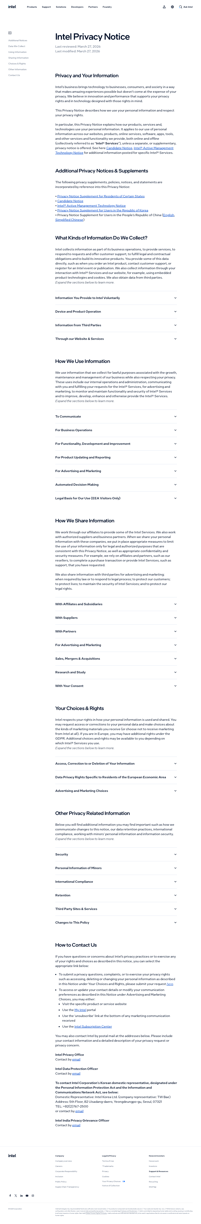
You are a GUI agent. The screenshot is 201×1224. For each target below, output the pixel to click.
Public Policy (60, 1181)
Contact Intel (154, 1176)
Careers (58, 1166)
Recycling (153, 1181)
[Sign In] (164, 6)
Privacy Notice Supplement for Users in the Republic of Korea (102, 210)
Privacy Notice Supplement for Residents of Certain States (101, 196)
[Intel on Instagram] (33, 1196)
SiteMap (152, 1187)
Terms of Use (108, 1161)
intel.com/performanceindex (94, 1211)
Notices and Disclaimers (129, 1211)
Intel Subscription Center (93, 1026)
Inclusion (59, 1176)
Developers (77, 6)
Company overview (63, 1161)
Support (46, 6)
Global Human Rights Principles (96, 1213)
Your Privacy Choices (111, 1181)
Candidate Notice (119, 148)
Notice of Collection (111, 1185)
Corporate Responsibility (66, 1171)
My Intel (80, 1010)
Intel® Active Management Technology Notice (91, 206)
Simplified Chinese (69, 220)
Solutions (61, 6)
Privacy (105, 1171)
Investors (153, 1166)
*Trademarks (107, 1166)
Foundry (107, 6)
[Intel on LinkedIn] (21, 1196)
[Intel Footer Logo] (12, 1156)
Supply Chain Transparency (67, 1187)
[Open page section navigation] (9, 32)
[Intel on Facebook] (10, 1196)
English (168, 215)
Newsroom (154, 1161)
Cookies (105, 1176)
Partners (93, 6)
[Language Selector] (172, 6)
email (76, 1059)
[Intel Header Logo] (12, 6)
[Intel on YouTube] (27, 1196)
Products (32, 6)
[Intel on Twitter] (16, 1196)
